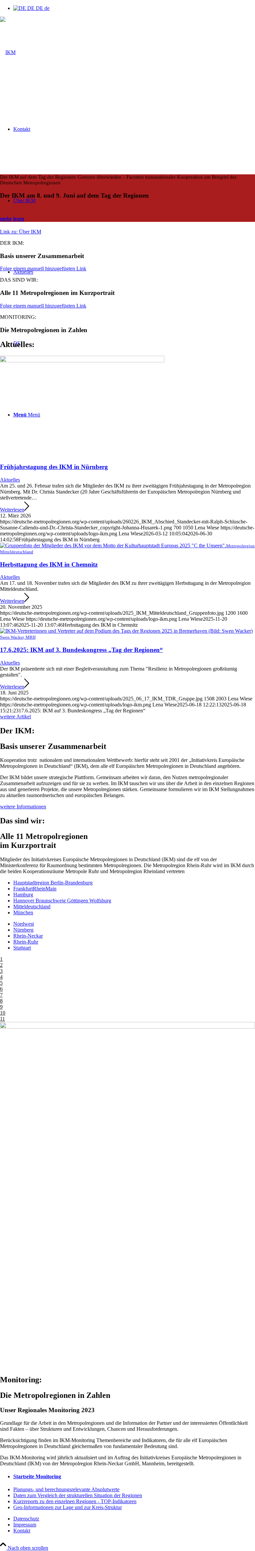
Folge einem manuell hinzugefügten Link (43, 268)
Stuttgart (22, 948)
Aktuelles (10, 480)
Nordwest (23, 924)
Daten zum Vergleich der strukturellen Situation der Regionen (77, 1495)
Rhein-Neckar (28, 936)
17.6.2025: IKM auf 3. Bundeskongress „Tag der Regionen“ (81, 649)
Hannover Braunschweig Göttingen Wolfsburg (62, 900)
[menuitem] (134, 1519)
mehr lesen (12, 219)
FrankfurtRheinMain (34, 888)
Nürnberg (23, 930)
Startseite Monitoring (37, 1476)
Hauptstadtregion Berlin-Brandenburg (53, 882)
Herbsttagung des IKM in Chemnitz (49, 564)
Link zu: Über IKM (20, 231)
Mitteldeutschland (31, 906)
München (23, 912)
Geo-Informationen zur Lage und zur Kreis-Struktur (67, 1507)
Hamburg (23, 894)
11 (2, 1019)
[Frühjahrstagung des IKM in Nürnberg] (82, 360)
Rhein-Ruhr (25, 942)
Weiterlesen (12, 509)
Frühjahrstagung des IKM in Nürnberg (54, 466)
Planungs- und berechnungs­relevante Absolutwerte (66, 1489)
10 (2, 1013)
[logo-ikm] (8, 52)
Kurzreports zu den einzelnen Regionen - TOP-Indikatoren (74, 1501)
